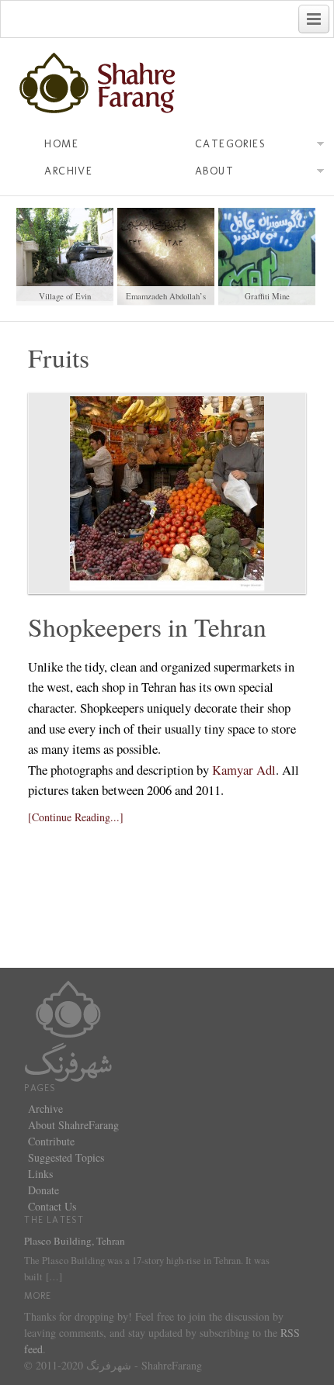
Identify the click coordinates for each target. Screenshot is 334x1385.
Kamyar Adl (244, 770)
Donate (43, 1190)
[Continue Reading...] (76, 817)
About (214, 171)
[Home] (68, 1029)
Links (40, 1173)
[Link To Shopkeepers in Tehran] (166, 493)
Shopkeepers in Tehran (147, 627)
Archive (68, 171)
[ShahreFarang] (166, 84)
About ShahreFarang (73, 1124)
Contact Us (52, 1206)
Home (61, 143)
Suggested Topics (66, 1157)
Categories (230, 143)
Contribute (51, 1141)
